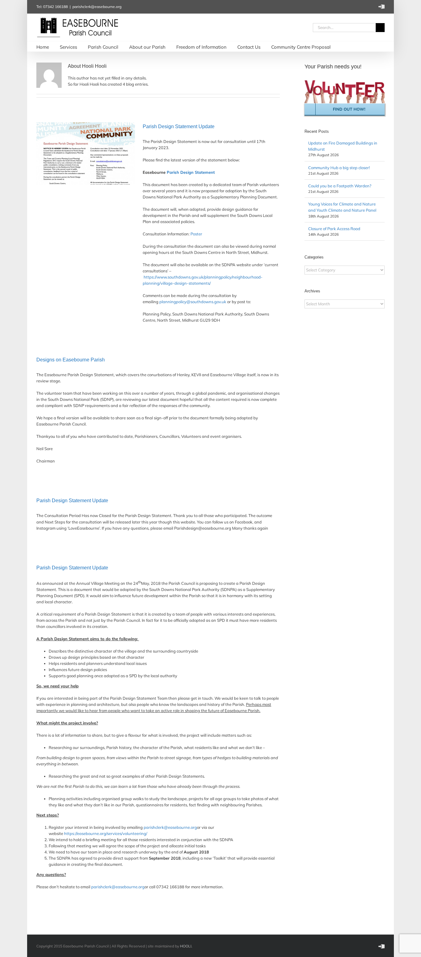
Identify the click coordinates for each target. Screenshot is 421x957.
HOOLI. (186, 946)
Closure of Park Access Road (334, 228)
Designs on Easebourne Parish (70, 359)
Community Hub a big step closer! (339, 167)
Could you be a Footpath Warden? (339, 185)
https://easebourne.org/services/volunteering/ (105, 833)
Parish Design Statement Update (179, 126)
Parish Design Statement (191, 172)
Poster (196, 233)
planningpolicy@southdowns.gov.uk (192, 301)
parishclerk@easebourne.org (96, 6)
